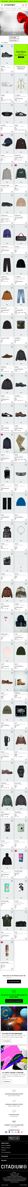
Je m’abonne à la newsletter (14, 1001)
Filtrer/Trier (13, 40)
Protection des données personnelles (14, 1176)
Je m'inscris (6, 1041)
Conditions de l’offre (15, 1182)
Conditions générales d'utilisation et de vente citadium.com (14, 1177)
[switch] (18, 1138)
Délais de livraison (5, 1147)
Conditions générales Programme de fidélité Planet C (14, 1180)
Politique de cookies (15, 1175)
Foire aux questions (6, 1152)
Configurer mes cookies (14, 1173)
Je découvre (6, 1081)
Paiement (3, 1150)
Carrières (14, 1172)
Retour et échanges (6, 1145)
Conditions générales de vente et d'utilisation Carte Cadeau (14, 1179)
